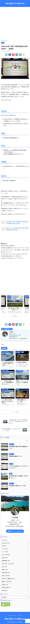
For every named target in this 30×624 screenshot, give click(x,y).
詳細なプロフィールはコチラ (15, 531)
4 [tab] (14, 320)
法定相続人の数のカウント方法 (15, 308)
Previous (2, 308)
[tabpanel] (15, 307)
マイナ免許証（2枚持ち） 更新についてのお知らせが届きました (7, 401)
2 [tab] (12, 320)
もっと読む (16, 411)
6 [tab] (17, 320)
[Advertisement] (15, 23)
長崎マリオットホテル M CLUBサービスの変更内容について (22, 382)
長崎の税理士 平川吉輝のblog (15, 3)
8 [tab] (20, 320)
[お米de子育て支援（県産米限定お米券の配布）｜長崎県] (16, 54)
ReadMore (15, 316)
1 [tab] (10, 320)
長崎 (3, 344)
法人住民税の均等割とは (21, 362)
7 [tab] (19, 320)
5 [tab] (16, 320)
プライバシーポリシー (12, 615)
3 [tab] (13, 320)
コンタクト (20, 615)
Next (27, 308)
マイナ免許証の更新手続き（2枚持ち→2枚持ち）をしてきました (8, 364)
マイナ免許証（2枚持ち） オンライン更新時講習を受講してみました (7, 382)
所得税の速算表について (15, 456)
